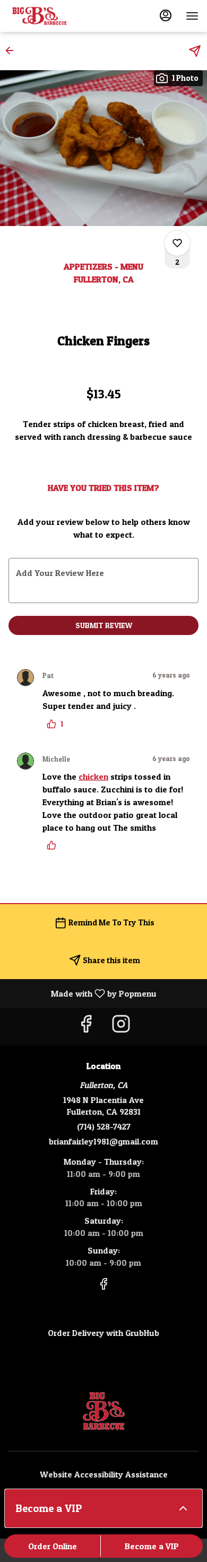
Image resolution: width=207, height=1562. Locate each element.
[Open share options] (195, 51)
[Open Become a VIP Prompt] (183, 1508)
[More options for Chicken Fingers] (177, 243)
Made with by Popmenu (82, 993)
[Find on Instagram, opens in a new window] (121, 1026)
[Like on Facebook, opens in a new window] (86, 1026)
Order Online (52, 1546)
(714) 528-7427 (104, 1126)
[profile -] (165, 15)
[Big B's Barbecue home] (56, 16)
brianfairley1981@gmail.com (103, 1141)
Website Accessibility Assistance (104, 1474)
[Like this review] (54, 845)
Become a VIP (152, 1546)
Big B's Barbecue (103, 1411)
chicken (93, 776)
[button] (12, 50)
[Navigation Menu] (192, 16)
